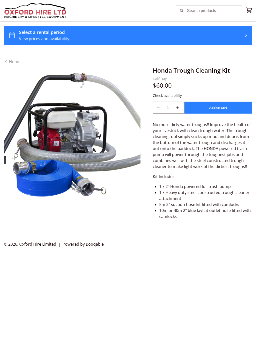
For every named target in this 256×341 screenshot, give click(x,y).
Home (14, 61)
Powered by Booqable (83, 244)
